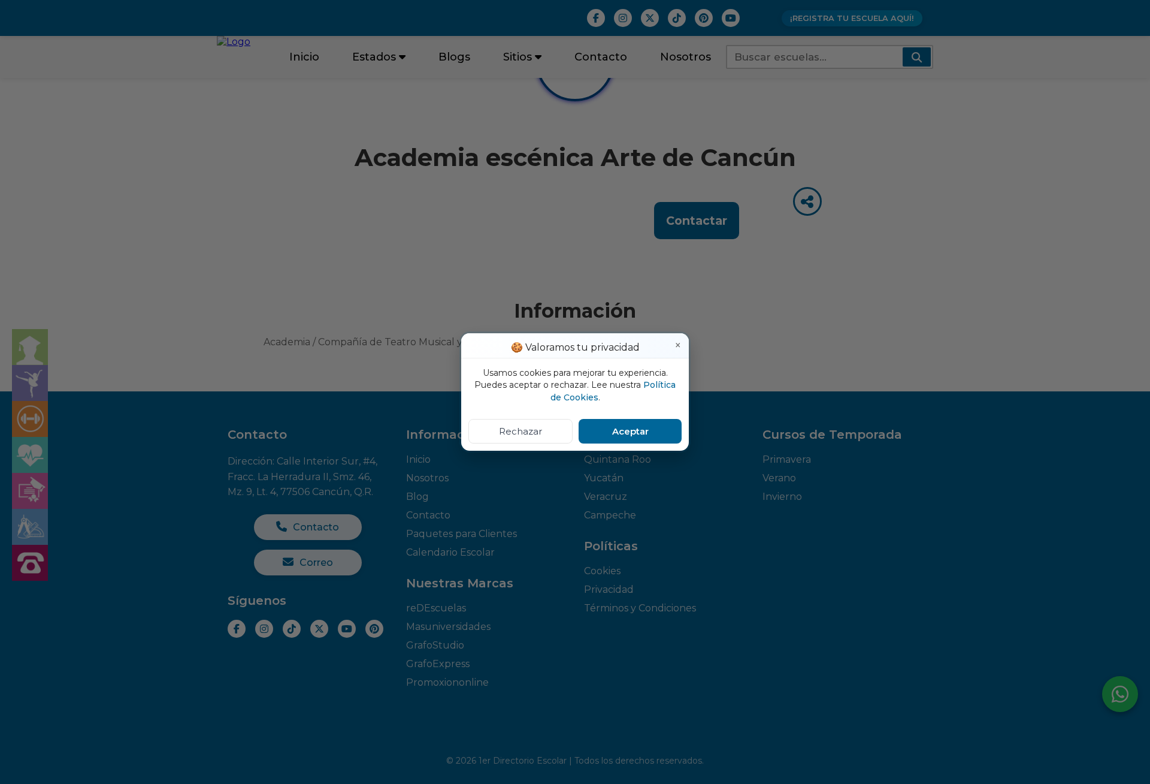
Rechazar (520, 431)
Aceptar (630, 431)
